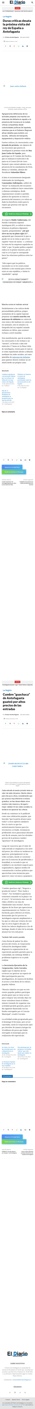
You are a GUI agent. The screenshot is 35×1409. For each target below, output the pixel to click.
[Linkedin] (23, 46)
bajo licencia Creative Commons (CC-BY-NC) (13, 1405)
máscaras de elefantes (21, 357)
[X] (10, 46)
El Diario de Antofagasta (12, 37)
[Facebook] (5, 46)
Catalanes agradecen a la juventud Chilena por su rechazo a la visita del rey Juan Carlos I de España (8, 378)
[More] (27, 46)
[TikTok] (20, 1393)
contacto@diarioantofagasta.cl (21, 1380)
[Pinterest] (14, 46)
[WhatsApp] (18, 46)
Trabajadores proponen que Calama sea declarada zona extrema (26, 483)
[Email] (25, 460)
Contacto (8, 1399)
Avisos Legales (25, 1399)
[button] (3, 2)
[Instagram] (15, 1392)
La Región (7, 16)
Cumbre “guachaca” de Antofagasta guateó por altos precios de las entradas (9, 483)
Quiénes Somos (16, 1399)
